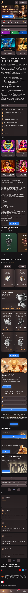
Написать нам (4, 564)
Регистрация (23, 2)
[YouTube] (20, 570)
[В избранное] (13, 40)
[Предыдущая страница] (9, 560)
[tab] (4, 22)
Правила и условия (12, 564)
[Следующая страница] (18, 560)
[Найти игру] (2, 26)
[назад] (9, 489)
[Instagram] (26, 570)
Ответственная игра (6, 566)
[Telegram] (23, 570)
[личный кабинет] (16, 2)
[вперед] (18, 489)
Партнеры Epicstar (15, 566)
